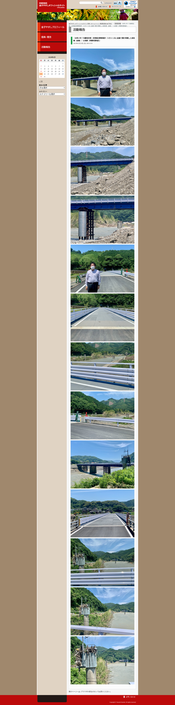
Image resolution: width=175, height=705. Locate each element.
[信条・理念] (52, 36)
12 (52, 68)
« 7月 (41, 81)
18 (48, 71)
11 (48, 68)
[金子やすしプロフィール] (52, 26)
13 (55, 68)
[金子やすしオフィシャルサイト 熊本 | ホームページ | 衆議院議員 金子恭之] (52, 4)
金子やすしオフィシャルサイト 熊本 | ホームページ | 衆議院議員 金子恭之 (90, 23)
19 (52, 71)
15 (63, 68)
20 (55, 71)
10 (44, 68)
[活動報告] (52, 46)
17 (44, 71)
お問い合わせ (130, 697)
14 (59, 68)
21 (59, 71)
